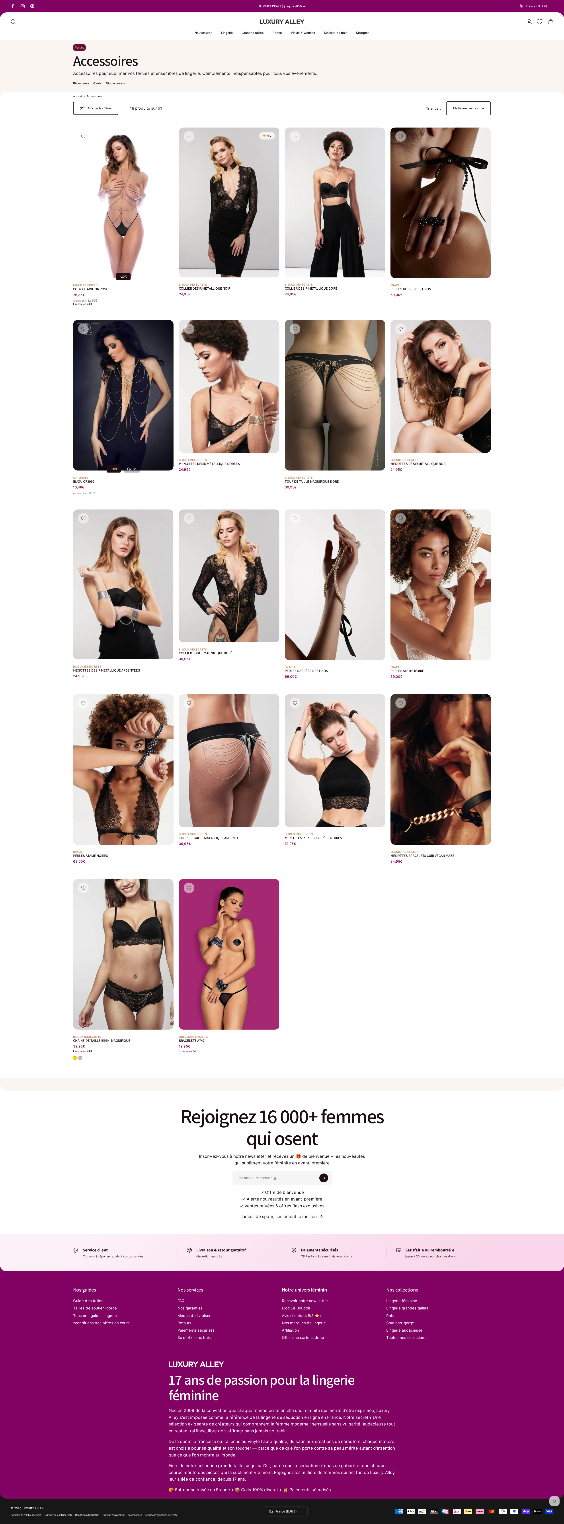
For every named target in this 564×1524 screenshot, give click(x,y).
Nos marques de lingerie (304, 1323)
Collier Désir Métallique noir (204, 288)
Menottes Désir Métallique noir (418, 463)
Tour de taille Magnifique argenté (209, 838)
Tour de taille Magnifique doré (312, 481)
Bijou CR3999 (83, 481)
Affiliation (290, 1330)
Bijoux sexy (81, 83)
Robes (392, 1315)
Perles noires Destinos (410, 289)
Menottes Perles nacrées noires (313, 838)
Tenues (79, 47)
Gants (97, 83)
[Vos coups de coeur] (539, 21)
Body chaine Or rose (90, 289)
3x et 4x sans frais (194, 1337)
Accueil (78, 96)
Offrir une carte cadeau (303, 1337)
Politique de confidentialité (58, 1514)
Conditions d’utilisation (87, 1514)
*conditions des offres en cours (101, 1323)
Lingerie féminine (401, 1301)
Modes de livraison (194, 1315)
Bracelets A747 (192, 1040)
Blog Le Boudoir (296, 1308)
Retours (184, 1323)
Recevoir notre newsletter (305, 1301)
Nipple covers (115, 83)
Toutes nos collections (406, 1337)
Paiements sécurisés (196, 1330)
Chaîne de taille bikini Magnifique (102, 1040)
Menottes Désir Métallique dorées (209, 463)
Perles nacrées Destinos (306, 670)
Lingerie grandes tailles (407, 1308)
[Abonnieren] (323, 1177)
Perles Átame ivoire (407, 670)
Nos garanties (190, 1308)
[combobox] (536, 6)
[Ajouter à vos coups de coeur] (83, 136)
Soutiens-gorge (400, 1323)
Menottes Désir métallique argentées (106, 670)
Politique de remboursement (26, 1514)
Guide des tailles (88, 1301)
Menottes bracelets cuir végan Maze (422, 855)
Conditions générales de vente (161, 1514)
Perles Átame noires (90, 855)
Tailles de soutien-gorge (95, 1308)
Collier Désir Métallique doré (311, 288)
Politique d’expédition (113, 1514)
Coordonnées (134, 1514)
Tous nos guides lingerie (95, 1315)
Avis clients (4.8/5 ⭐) (301, 1315)
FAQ (181, 1301)
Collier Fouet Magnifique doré (205, 653)
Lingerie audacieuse (404, 1330)
